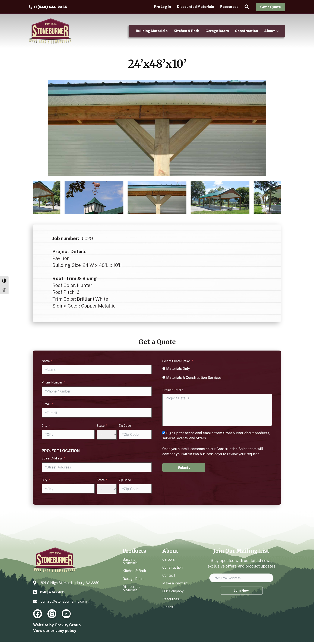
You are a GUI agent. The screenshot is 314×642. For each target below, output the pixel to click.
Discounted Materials (195, 7)
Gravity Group (68, 625)
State (101, 425)
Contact (168, 575)
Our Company (172, 591)
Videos (167, 607)
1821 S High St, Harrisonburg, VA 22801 (70, 583)
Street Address (52, 458)
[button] (248, 7)
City (44, 425)
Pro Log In (162, 7)
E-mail (46, 404)
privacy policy (63, 630)
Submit (184, 467)
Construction (246, 31)
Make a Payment (175, 583)
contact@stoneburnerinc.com (64, 601)
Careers (168, 559)
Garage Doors (217, 31)
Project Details (172, 390)
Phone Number (52, 382)
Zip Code (125, 425)
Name (46, 361)
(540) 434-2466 (52, 592)
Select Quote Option (176, 361)
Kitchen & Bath (186, 31)
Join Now (241, 590)
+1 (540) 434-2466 (50, 6)
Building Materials (151, 31)
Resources (229, 7)
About (269, 31)
